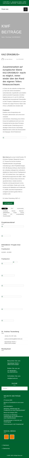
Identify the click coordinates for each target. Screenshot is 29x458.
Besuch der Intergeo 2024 (10, 412)
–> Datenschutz (5, 448)
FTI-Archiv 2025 (8, 400)
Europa (15, 212)
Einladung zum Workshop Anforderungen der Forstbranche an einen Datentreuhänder (13, 416)
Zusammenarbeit (6, 216)
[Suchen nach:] (14, 387)
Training (4, 214)
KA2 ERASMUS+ (8, 406)
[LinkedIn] (6, 437)
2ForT (12, 208)
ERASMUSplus (6, 212)
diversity (13, 210)
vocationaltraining (20, 214)
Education (21, 210)
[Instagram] (12, 437)
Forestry (22, 212)
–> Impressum (5, 445)
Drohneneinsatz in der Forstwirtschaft (13, 424)
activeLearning (20, 208)
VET (11, 214)
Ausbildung (5, 210)
